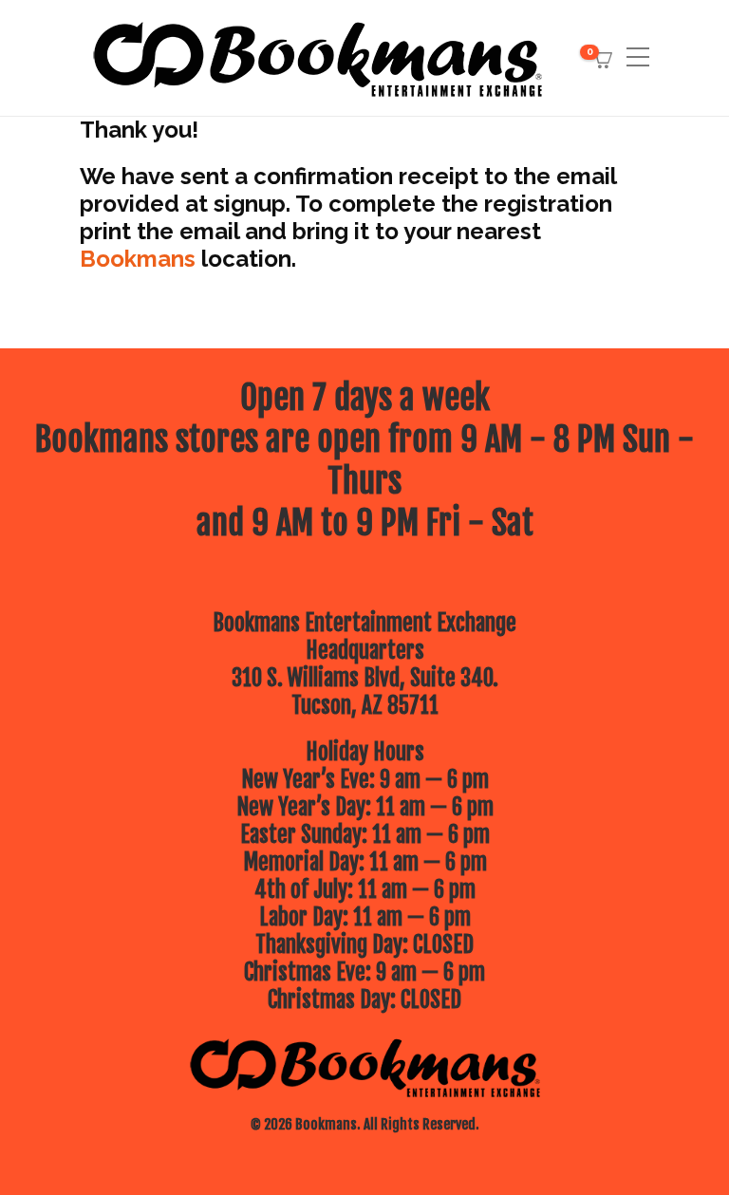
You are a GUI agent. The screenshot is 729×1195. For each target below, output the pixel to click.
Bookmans (138, 258)
